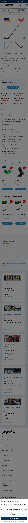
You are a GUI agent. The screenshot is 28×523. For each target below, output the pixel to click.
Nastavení (14, 515)
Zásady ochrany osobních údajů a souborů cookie (14, 521)
